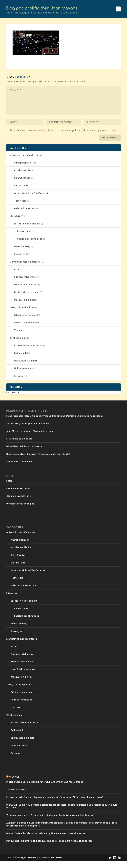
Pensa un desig (22, 246)
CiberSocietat (21, 177)
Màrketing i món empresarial (25, 261)
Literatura (15, 215)
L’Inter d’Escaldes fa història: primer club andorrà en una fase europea (44, 781)
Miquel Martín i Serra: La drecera (24, 446)
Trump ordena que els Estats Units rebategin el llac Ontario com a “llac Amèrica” (50, 815)
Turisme (18, 330)
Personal (18, 375)
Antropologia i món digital (23, 155)
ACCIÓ (17, 269)
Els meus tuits (14, 392)
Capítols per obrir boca (29, 238)
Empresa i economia (25, 284)
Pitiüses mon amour (25, 314)
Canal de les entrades (18, 488)
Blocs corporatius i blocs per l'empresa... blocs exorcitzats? (38, 453)
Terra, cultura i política (22, 307)
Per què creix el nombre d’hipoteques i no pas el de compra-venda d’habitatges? (49, 840)
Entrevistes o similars (25, 360)
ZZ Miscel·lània (17, 337)
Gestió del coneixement (27, 292)
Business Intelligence (25, 276)
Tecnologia (20, 200)
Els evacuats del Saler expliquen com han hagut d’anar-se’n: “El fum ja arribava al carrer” (54, 797)
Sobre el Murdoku (15, 789)
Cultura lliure (21, 185)
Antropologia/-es (23, 162)
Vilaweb (14, 776)
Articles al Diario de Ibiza (27, 345)
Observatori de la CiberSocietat (31, 193)
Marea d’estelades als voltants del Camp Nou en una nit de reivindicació (45, 833)
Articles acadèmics (24, 170)
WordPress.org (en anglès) (20, 503)
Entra (9, 480)
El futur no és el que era (27, 223)
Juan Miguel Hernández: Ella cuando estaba (30, 431)
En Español (20, 353)
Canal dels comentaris (18, 495)
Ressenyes (19, 253)
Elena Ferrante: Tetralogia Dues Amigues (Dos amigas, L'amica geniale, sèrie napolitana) (54, 415)
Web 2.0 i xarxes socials (26, 208)
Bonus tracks (24, 231)
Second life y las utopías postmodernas (27, 423)
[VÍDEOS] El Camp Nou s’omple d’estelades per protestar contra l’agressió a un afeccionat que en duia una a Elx (61, 806)
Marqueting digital (24, 299)
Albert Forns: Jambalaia (19, 461)
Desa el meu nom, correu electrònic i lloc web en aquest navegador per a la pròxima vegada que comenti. (63, 130)
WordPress (56, 857)
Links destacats (22, 368)
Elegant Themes (27, 857)
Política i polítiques (24, 322)
